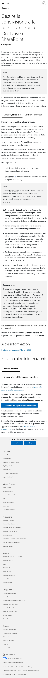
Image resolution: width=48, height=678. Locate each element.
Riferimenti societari (8, 667)
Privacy (30, 667)
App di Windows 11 (8, 477)
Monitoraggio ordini (8, 502)
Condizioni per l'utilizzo (9, 670)
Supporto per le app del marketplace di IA (14, 600)
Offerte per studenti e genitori (11, 542)
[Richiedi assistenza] (8, 3)
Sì (17, 443)
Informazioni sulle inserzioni (31, 670)
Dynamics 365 (7, 568)
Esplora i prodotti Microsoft (10, 473)
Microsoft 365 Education (10, 531)
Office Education (7, 535)
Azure (4, 564)
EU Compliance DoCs (9, 674)
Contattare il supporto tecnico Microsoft (20, 405)
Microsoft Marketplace (9, 608)
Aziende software (8, 615)
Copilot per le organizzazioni (11, 462)
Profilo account (7, 487)
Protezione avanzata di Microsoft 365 (16, 350)
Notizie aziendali (7, 637)
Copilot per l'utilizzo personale (11, 466)
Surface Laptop (7, 458)
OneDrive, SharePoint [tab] (12, 114)
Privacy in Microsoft (8, 640)
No (30, 443)
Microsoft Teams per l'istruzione (12, 527)
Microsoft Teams (7, 579)
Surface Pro (6, 455)
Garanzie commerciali (9, 510)
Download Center (8, 491)
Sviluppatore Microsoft (9, 593)
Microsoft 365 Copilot (9, 575)
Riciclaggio (6, 506)
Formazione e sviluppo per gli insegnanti (14, 539)
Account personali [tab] (11, 368)
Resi (4, 498)
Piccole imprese (7, 582)
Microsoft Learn (7, 597)
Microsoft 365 (7, 469)
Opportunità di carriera (9, 629)
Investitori (6, 644)
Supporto (6, 8)
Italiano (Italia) (10, 654)
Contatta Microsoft (21, 667)
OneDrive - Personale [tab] (33, 114)
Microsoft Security (8, 560)
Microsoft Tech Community (10, 604)
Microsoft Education (8, 520)
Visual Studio (6, 619)
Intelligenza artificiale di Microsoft (12, 557)
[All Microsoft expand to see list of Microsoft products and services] (3, 3)
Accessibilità (6, 648)
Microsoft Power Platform (10, 611)
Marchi (20, 670)
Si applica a (7, 45)
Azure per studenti (8, 546)
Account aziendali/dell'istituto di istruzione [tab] (21, 377)
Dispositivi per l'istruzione (10, 524)
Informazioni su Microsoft (10, 633)
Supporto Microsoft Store (10, 495)
